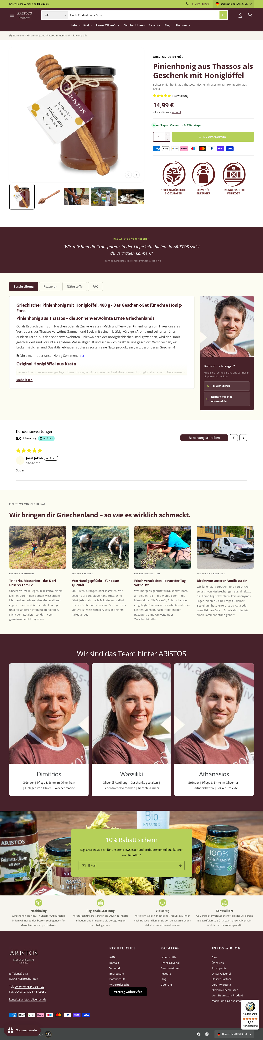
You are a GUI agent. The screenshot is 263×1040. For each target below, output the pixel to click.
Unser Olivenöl (106, 25)
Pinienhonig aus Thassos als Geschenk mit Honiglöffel (57, 35)
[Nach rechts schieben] (136, 175)
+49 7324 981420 (199, 4)
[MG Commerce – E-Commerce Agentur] (48, 1034)
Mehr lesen (24, 380)
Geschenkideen (170, 968)
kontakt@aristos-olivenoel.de (222, 399)
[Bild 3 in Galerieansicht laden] (76, 196)
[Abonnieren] (180, 865)
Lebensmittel (80, 25)
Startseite (18, 35)
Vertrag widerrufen (128, 992)
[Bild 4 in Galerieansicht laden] (103, 196)
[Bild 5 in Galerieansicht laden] (131, 196)
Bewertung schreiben (204, 438)
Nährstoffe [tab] (75, 286)
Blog (163, 979)
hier (82, 355)
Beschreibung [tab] (24, 286)
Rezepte (166, 973)
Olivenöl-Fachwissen (225, 990)
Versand (176, 111)
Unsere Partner (221, 979)
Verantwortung (221, 984)
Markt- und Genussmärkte (229, 1001)
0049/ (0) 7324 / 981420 (29, 986)
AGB (112, 957)
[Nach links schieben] (128, 175)
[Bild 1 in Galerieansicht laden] (22, 196)
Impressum (116, 973)
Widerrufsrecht (119, 984)
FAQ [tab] (95, 286)
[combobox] (148, 15)
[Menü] (257, 1002)
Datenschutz (117, 979)
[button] (12, 15)
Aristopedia (219, 968)
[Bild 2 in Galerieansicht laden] (49, 196)
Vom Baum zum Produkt (227, 995)
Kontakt (114, 963)
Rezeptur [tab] (50, 286)
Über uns (181, 25)
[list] (131, 729)
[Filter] (234, 437)
